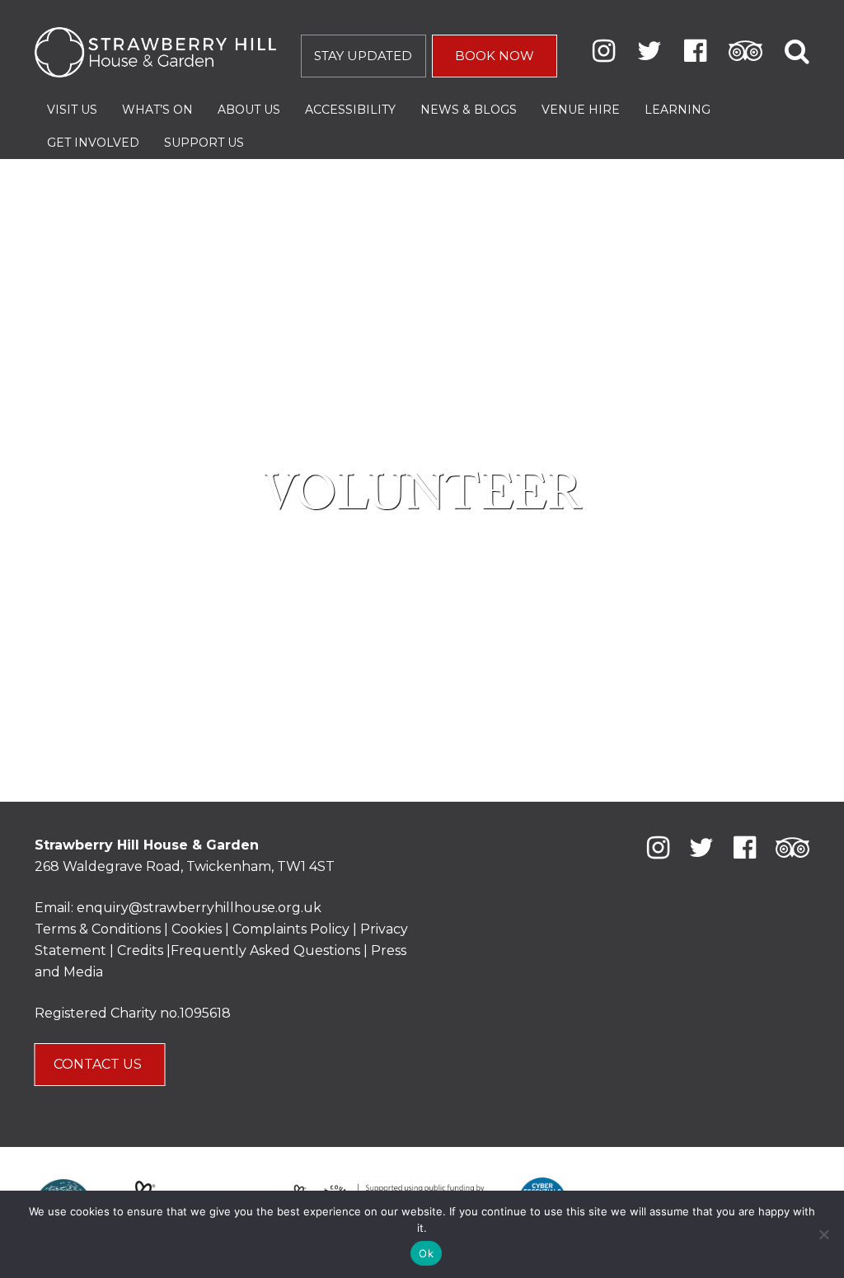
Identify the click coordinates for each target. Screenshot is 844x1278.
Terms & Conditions (98, 929)
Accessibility (350, 109)
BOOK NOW (494, 55)
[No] (823, 1234)
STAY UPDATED (363, 55)
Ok (426, 1253)
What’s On (157, 109)
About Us (249, 109)
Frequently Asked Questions (265, 950)
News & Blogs (468, 109)
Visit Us (72, 109)
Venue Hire (581, 109)
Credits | (144, 950)
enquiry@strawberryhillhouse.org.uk (199, 907)
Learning (677, 109)
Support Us (204, 142)
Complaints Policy (290, 929)
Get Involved (93, 142)
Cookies (198, 929)
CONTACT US (99, 1064)
